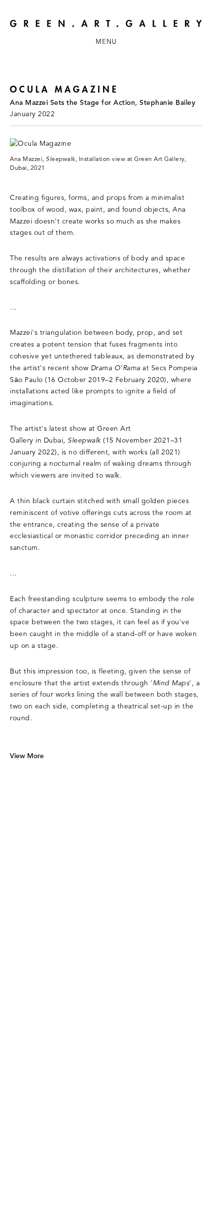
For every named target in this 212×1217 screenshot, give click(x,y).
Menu (106, 42)
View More (27, 756)
